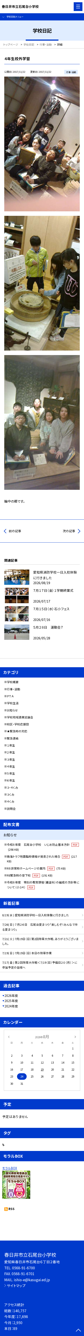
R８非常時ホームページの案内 (36, 868)
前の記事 (15, 531)
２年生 (11, 752)
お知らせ (12, 710)
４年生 (11, 766)
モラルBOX (9, 1168)
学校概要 (13, 682)
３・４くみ (12, 787)
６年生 (11, 780)
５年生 (11, 773)
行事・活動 (13, 689)
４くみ (10, 801)
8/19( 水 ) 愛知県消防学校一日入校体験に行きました (35, 915)
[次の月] (75, 1036)
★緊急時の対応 (17, 731)
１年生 (11, 745)
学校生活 (13, 703)
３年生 (11, 759)
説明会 (11, 808)
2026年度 (11, 995)
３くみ (10, 794)
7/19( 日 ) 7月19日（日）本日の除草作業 (27, 953)
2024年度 (11, 1006)
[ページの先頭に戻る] (78, 1330)
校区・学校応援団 (18, 724)
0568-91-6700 (23, 1267)
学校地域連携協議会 (20, 717)
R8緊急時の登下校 (29, 875)
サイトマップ (16, 1285)
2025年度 (11, 1000)
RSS (12, 1208)
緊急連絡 (13, 738)
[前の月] (8, 1036)
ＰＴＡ (10, 696)
